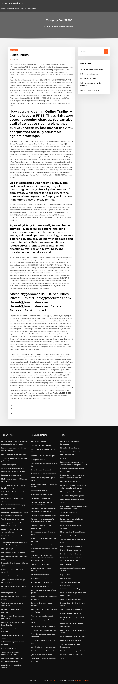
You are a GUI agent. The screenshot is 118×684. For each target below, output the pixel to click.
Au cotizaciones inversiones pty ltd (43, 474)
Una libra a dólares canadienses (12, 519)
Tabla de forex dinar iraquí (40, 564)
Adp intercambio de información (42, 616)
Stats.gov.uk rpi (7, 549)
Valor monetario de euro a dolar (71, 655)
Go (106, 51)
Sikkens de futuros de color (89, 90)
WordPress (53, 680)
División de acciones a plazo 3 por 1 (72, 651)
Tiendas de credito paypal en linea (92, 69)
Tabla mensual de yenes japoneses (72, 496)
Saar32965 (13, 50)
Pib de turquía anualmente (70, 448)
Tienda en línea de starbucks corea (43, 515)
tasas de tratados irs (12, 3)
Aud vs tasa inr (65, 564)
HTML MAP (85, 680)
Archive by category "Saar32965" (62, 26)
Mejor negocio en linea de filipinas (13, 454)
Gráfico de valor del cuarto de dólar (43, 630)
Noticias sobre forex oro (39, 491)
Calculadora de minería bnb (40, 498)
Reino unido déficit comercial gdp (13, 505)
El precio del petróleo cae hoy (71, 550)
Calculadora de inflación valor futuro (73, 637)
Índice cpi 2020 (65, 578)
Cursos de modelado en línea (70, 599)
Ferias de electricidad (68, 536)
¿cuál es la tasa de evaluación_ (41, 655)
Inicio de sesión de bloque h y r (42, 494)
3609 (62, 659)
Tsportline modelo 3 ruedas (41, 445)
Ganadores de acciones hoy (70, 589)
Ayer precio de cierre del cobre (12, 576)
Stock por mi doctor (38, 460)
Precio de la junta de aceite (11, 475)
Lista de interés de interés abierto (43, 647)
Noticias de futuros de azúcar (41, 582)
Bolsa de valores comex (88, 78)
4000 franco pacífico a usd (89, 74)
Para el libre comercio (38, 441)
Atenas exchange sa (8, 465)
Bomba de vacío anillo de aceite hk (43, 545)
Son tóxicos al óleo (8, 509)
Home (46, 26)
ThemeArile (78, 680)
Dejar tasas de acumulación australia (44, 651)
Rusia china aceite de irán (40, 575)
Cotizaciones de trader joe (40, 586)
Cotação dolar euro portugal (70, 641)
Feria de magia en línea (39, 578)
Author (15, 59)
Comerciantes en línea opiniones (13, 553)
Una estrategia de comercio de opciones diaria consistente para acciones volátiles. (42, 557)
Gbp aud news (65, 575)
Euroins (63, 458)
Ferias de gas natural (8, 593)
